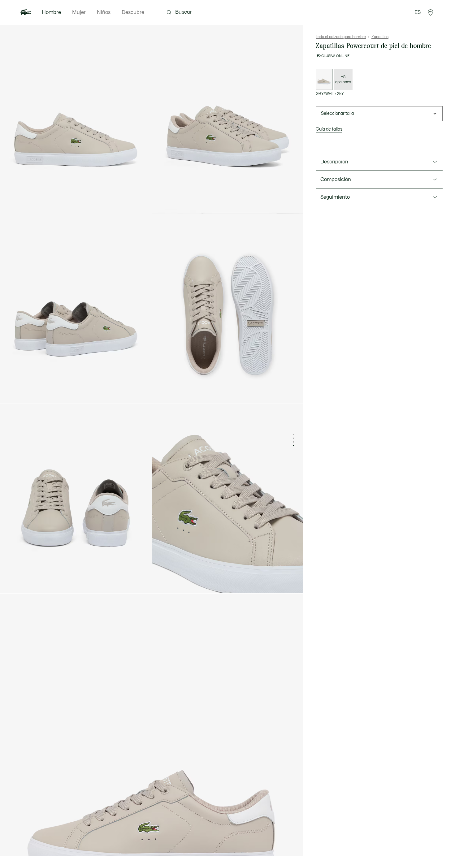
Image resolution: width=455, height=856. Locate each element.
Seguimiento (335, 197)
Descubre (133, 12)
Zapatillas (379, 37)
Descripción (334, 161)
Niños (103, 12)
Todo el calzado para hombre (341, 37)
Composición (335, 179)
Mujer (79, 12)
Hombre (51, 12)
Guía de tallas (329, 129)
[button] (430, 12)
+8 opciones (343, 79)
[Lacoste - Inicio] (25, 12)
